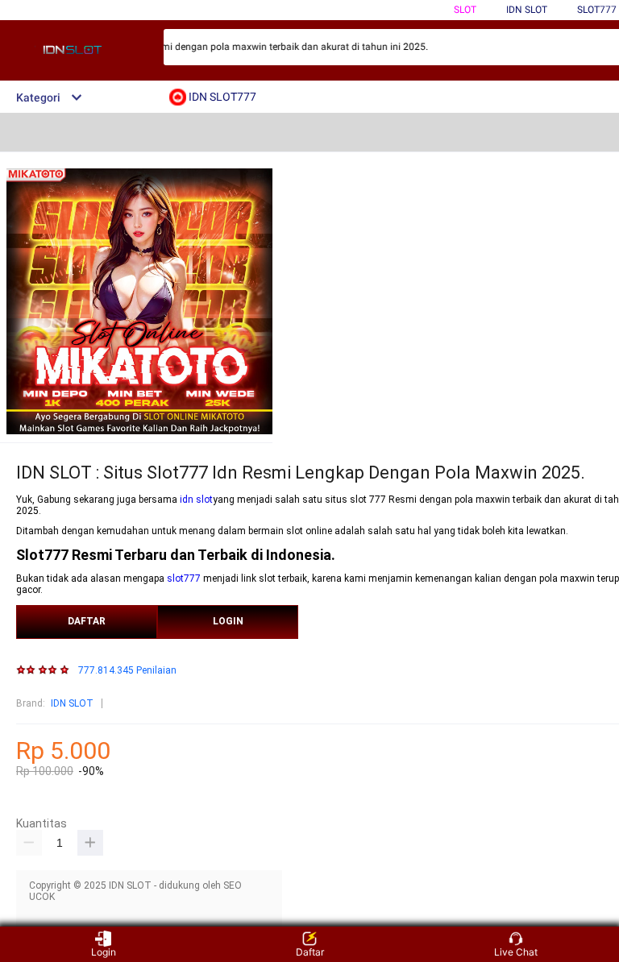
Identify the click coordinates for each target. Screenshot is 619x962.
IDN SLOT (72, 703)
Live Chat (516, 952)
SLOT (465, 9)
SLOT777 (597, 9)
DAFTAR (87, 621)
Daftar (310, 952)
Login (103, 952)
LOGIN (228, 621)
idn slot (196, 499)
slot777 (184, 578)
